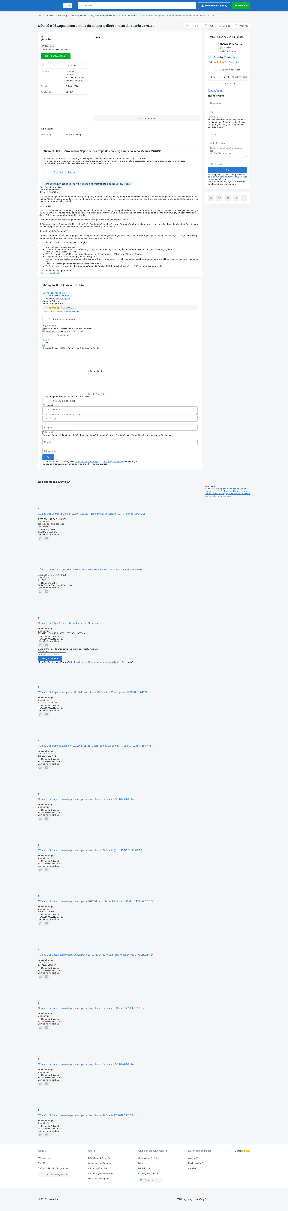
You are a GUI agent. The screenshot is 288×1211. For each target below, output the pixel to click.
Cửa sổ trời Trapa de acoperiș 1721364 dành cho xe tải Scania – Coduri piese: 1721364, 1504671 (92, 692)
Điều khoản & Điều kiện (99, 1158)
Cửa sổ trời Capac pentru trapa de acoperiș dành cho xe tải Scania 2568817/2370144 (86, 1064)
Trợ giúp (42, 1163)
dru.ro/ (45, 340)
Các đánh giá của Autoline (100, 1173)
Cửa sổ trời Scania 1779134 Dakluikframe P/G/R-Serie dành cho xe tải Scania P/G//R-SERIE (90, 569)
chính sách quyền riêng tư (87, 461)
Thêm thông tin (215, 90)
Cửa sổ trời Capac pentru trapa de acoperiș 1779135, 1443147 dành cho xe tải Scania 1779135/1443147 (96, 954)
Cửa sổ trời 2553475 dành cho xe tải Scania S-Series (68, 623)
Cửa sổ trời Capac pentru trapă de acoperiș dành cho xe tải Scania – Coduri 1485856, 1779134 (91, 1008)
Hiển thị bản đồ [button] (95, 371)
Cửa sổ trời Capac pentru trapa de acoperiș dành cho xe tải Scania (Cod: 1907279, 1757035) (90, 850)
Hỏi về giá (49, 46)
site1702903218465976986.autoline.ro (60, 311)
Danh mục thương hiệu (99, 1178)
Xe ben (223, 489)
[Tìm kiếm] (81, 5)
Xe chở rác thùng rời (223, 491)
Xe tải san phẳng (235, 489)
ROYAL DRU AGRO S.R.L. (54, 293)
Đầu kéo (215, 489)
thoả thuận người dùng (114, 461)
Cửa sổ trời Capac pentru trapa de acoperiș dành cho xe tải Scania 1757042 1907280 (86, 1115)
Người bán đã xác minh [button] (58, 296)
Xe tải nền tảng (224, 496)
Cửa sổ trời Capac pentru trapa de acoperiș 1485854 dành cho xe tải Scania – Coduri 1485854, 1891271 (96, 901)
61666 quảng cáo (61, 298)
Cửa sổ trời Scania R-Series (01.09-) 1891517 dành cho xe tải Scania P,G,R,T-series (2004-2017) (92, 513)
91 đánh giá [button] (68, 307)
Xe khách (235, 493)
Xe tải (208, 489)
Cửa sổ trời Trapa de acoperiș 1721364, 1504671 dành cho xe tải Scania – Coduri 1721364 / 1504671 (94, 745)
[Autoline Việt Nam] (48, 5)
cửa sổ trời (71, 65)
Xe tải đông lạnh (223, 493)
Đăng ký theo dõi (50, 658)
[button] (188, 25)
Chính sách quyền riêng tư (100, 1163)
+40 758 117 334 (75, 331)
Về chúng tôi (44, 1158)
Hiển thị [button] (63, 331)
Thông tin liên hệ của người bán (53, 1168)
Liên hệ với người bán (55, 56)
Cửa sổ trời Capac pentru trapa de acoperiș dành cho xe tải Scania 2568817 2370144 (86, 799)
